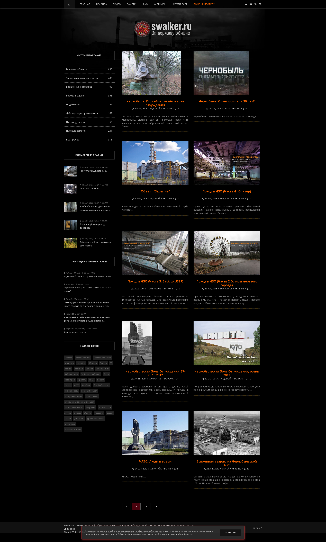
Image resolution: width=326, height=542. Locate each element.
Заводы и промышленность (89, 78)
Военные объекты (89, 69)
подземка (99, 413)
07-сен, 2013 (140, 468)
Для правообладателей (133, 525)
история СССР (104, 407)
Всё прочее (89, 139)
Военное (79, 368)
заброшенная (92, 396)
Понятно (230, 532)
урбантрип (79, 418)
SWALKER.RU (71, 532)
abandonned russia (102, 357)
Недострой (70, 379)
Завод (106, 374)
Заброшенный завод (91, 374)
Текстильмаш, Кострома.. (93, 170)
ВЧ (111, 363)
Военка (68, 368)
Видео (117, 4)
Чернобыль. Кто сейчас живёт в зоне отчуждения (155, 103)
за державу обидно (73, 396)
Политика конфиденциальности (170, 525)
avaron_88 (155, 378)
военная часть (71, 390)
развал (110, 413)
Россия (100, 379)
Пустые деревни (89, 122)
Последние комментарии (89, 261)
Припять (82, 379)
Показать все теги (73, 429)
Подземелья (89, 104)
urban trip (69, 363)
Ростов (68, 385)
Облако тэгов (89, 346)
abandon (69, 357)
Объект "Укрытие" (155, 191)
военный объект (89, 390)
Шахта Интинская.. (90, 188)
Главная (85, 4)
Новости (69, 525)
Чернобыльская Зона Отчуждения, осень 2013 (226, 373)
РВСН (91, 379)
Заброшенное (102, 368)
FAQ (145, 4)
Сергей (225, 468)
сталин (68, 418)
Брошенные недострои (89, 86)
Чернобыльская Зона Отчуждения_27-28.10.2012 (155, 373)
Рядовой (155, 108)
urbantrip (81, 363)
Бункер (103, 363)
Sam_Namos (226, 198)
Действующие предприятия (89, 113)
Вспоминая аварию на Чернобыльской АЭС (226, 463)
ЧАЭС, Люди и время (155, 461)
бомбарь (86, 385)
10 (249, 378)
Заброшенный (71, 374)
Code (227, 108)
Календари (160, 4)
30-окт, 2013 (211, 378)
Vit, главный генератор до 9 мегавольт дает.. (88, 276)
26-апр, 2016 (140, 108)
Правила (101, 4)
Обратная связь (106, 525)
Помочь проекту (204, 4)
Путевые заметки (89, 130)
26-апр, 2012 (212, 468)
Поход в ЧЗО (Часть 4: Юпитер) (226, 191)
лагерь (68, 413)
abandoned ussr (83, 357)
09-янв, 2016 (140, 198)
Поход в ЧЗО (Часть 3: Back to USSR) (155, 281)
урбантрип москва (95, 418)
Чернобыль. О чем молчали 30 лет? (227, 101)
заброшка (90, 407)
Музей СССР (180, 4)
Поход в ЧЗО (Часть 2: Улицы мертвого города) (226, 283)
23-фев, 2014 (139, 378)
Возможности (85, 525)
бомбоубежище (101, 385)
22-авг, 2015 (210, 198)
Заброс (89, 368)
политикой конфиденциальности (101, 534)
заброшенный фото (74, 407)
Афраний (155, 468)
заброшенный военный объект (79, 402)
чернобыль (70, 424)
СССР (76, 385)
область (88, 413)
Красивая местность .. (75, 332)
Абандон (93, 363)
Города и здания (89, 95)
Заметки (132, 4)
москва (77, 413)
